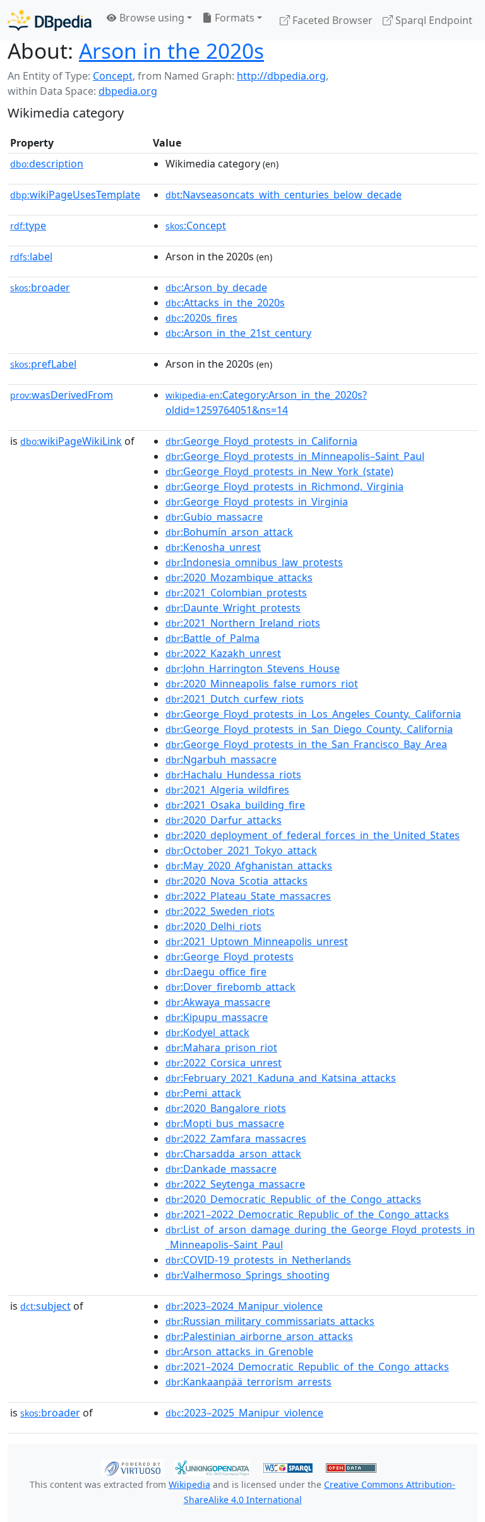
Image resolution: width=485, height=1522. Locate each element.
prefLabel (43, 364)
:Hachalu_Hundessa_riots (233, 775)
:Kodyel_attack (207, 1032)
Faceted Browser (331, 20)
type (28, 226)
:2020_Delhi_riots (213, 926)
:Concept (195, 226)
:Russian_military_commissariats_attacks (269, 1321)
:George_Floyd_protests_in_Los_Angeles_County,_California (313, 714)
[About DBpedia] (50, 19)
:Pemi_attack (203, 1093)
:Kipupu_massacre (216, 1017)
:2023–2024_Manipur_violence (244, 1306)
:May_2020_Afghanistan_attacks (248, 866)
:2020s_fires (201, 318)
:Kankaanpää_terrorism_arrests (248, 1382)
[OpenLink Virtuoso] (132, 1467)
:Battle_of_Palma (212, 638)
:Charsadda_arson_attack (233, 1154)
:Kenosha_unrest (213, 547)
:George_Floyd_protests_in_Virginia (256, 502)
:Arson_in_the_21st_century (238, 333)
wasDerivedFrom (61, 395)
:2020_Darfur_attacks (223, 820)
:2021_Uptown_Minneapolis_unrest (256, 941)
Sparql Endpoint (432, 20)
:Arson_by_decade (216, 287)
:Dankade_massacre (221, 1169)
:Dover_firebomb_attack (230, 987)
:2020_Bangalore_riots (225, 1108)
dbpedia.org (128, 91)
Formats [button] (233, 18)
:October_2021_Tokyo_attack (241, 850)
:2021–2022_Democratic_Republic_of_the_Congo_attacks (307, 1214)
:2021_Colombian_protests (236, 593)
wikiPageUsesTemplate (75, 195)
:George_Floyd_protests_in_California (261, 441)
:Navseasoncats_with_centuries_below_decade (283, 195)
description (46, 164)
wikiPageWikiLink (71, 441)
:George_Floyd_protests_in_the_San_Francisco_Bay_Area (306, 744)
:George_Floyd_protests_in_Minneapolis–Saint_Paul (294, 456)
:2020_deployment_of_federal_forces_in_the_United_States (312, 835)
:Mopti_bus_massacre (224, 1123)
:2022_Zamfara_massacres (235, 1138)
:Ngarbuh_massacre (221, 759)
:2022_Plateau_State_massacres (248, 896)
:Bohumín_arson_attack (229, 532)
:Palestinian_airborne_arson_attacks (259, 1336)
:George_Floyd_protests (229, 956)
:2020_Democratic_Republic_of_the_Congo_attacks (293, 1199)
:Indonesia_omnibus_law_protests (254, 562)
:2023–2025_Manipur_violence (244, 1413)
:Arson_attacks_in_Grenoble (239, 1351)
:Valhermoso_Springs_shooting (247, 1275)
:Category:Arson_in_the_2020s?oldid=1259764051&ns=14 (266, 402)
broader (40, 287)
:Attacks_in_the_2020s (225, 303)
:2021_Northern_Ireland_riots (242, 623)
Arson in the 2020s (171, 50)
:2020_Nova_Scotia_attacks (236, 881)
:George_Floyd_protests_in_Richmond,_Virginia (284, 486)
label (31, 256)
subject (45, 1306)
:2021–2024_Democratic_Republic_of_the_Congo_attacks (307, 1367)
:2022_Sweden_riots (220, 911)
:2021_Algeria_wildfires (227, 790)
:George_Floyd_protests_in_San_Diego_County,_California (309, 729)
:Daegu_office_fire (215, 972)
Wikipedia (189, 1484)
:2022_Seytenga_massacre (235, 1184)
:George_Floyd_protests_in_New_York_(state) (279, 471)
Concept (113, 76)
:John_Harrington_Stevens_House (252, 668)
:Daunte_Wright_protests (233, 608)
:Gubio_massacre (214, 517)
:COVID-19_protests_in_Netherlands (258, 1260)
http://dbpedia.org (281, 76)
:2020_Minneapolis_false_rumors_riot (261, 684)
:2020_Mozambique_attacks (239, 577)
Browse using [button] (150, 18)
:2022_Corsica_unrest (223, 1063)
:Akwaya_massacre (217, 1002)
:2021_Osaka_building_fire (235, 805)
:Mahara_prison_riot (221, 1047)
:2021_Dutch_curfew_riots (234, 699)
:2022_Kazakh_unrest (223, 653)
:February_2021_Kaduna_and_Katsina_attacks (280, 1078)
